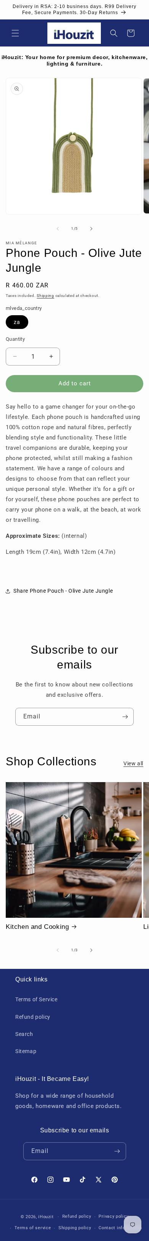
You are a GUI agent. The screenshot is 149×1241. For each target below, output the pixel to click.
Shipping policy (74, 1227)
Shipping (45, 295)
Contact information (120, 1227)
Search (24, 1034)
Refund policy (32, 1017)
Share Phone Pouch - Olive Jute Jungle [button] (63, 591)
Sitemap (25, 1051)
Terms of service (33, 1227)
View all (133, 763)
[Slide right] (91, 228)
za (17, 322)
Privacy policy (113, 1216)
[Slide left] (57, 228)
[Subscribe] (125, 717)
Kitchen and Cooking (37, 926)
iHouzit (45, 1216)
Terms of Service (36, 999)
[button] (15, 33)
